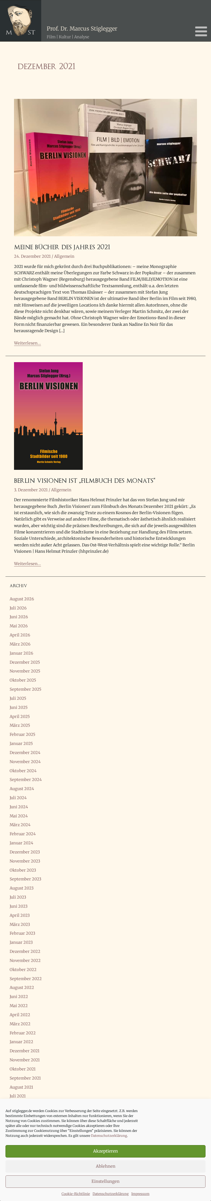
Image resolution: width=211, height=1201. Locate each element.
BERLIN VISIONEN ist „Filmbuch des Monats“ (84, 480)
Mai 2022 (19, 1005)
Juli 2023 (18, 897)
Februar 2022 (23, 1033)
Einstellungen (105, 1181)
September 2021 (25, 1078)
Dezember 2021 (25, 1050)
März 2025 (20, 725)
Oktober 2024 (23, 770)
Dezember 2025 (25, 662)
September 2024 (26, 779)
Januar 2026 (21, 653)
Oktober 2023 (23, 870)
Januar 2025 (21, 743)
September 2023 (25, 879)
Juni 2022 (19, 996)
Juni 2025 (19, 707)
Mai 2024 (19, 816)
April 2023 (20, 915)
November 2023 (25, 861)
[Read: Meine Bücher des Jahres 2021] (105, 167)
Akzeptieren (105, 1151)
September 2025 (25, 689)
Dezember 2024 (25, 752)
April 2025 (20, 716)
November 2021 (25, 1060)
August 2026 (22, 599)
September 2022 (26, 978)
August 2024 (22, 788)
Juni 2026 (19, 616)
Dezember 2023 (25, 852)
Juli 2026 (18, 608)
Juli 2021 (18, 1096)
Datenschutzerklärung (109, 1136)
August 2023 (22, 888)
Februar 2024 (23, 833)
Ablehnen (105, 1166)
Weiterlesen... (27, 343)
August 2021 (21, 1087)
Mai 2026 (19, 625)
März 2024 (20, 824)
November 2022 (25, 960)
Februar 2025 (22, 734)
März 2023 (20, 924)
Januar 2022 (21, 1041)
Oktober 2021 (23, 1069)
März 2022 (20, 1023)
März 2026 (20, 644)
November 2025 (25, 671)
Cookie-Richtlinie (76, 1194)
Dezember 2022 (25, 951)
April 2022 (20, 1014)
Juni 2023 (18, 906)
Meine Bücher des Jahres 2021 (62, 247)
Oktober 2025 (23, 680)
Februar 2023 (22, 933)
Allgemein (64, 256)
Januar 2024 (21, 843)
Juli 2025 (18, 698)
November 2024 (25, 761)
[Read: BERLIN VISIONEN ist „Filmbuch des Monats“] (48, 415)
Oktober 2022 (23, 969)
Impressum (140, 1194)
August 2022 (22, 987)
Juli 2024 (18, 797)
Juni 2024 (19, 806)
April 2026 (20, 635)
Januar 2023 (21, 942)
